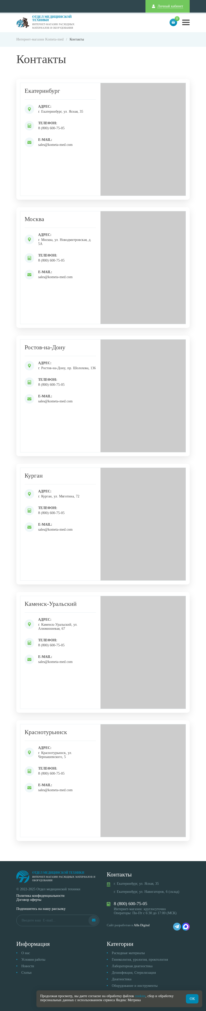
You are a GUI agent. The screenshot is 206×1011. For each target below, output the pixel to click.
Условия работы (33, 959)
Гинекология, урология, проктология (140, 959)
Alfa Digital (142, 925)
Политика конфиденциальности (40, 896)
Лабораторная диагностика (132, 966)
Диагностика (121, 979)
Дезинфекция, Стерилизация (134, 973)
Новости (27, 966)
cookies (140, 996)
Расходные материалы (128, 953)
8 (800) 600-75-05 (51, 128)
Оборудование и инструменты (135, 986)
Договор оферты (28, 900)
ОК (192, 999)
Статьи (26, 973)
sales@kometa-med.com (55, 145)
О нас (25, 953)
